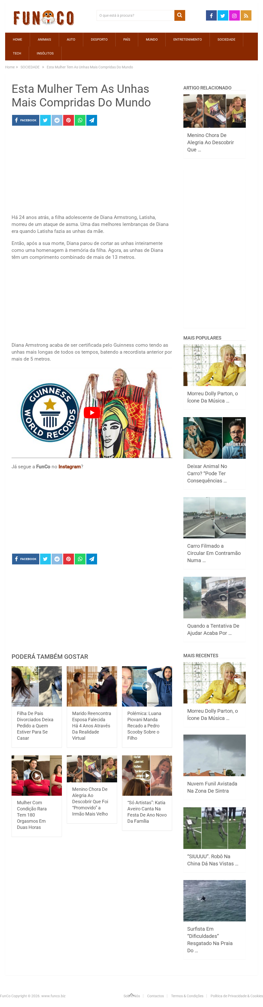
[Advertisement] (92, 171)
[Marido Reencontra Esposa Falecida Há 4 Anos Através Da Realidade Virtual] (92, 686)
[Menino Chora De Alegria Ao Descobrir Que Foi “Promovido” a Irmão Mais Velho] (92, 768)
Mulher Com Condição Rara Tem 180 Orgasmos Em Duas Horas (32, 815)
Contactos (155, 996)
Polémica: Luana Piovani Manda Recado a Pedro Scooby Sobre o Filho (144, 726)
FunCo (5, 996)
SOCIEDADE (226, 39)
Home (17, 39)
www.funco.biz (53, 996)
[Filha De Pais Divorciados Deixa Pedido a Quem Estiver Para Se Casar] (37, 686)
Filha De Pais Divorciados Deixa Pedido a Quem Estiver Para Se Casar (35, 726)
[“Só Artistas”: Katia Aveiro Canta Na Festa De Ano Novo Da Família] (147, 775)
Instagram (70, 467)
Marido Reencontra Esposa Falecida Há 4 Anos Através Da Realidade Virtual (91, 726)
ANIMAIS (44, 39)
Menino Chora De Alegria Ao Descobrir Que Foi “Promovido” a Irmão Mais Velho (90, 801)
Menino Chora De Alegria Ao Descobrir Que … (210, 142)
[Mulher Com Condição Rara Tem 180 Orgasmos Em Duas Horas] (37, 775)
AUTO (71, 39)
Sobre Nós (132, 996)
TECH (17, 53)
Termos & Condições (187, 996)
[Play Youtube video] (92, 413)
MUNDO (152, 39)
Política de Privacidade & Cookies (237, 996)
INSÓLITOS (45, 53)
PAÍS (126, 39)
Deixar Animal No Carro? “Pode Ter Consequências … (207, 473)
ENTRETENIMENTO (187, 39)
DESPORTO (99, 39)
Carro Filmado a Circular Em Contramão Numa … (214, 553)
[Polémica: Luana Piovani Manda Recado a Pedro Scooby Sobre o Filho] (147, 686)
